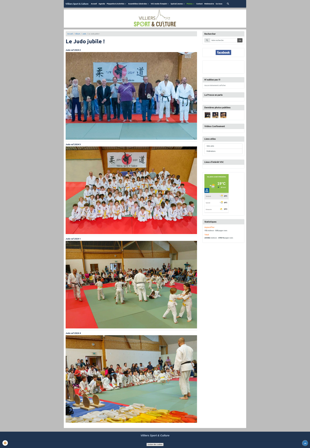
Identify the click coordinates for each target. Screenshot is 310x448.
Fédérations (211, 151)
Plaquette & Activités (116, 4)
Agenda (102, 4)
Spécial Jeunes (177, 4)
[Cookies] (5, 443)
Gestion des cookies (155, 444)
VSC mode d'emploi (159, 4)
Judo (84, 34)
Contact (199, 4)
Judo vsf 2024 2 (73, 50)
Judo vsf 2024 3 (73, 144)
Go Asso (219, 4)
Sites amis (210, 146)
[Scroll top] (305, 443)
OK (240, 40)
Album (77, 34)
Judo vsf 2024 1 (73, 239)
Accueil (94, 4)
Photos (190, 4)
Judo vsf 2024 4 (73, 333)
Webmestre (209, 4)
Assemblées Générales (137, 4)
